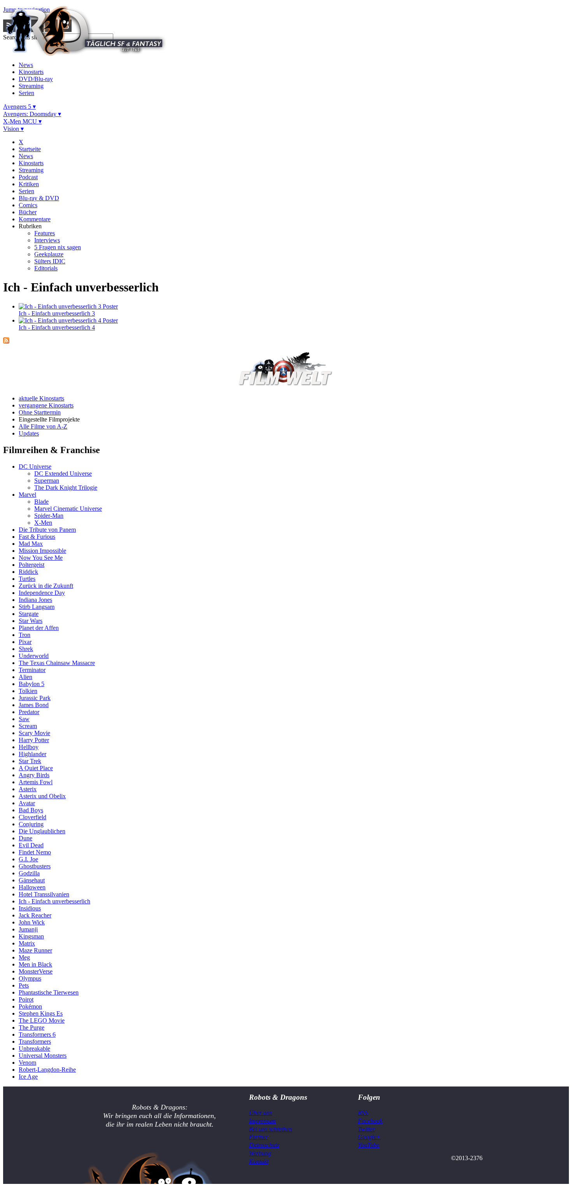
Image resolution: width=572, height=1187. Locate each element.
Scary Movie (34, 733)
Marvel (27, 494)
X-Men (43, 522)
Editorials (46, 268)
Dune (25, 838)
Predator (29, 712)
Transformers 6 (37, 1034)
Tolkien (28, 691)
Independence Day (42, 592)
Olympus (30, 978)
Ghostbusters (35, 866)
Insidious (30, 908)
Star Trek (30, 761)
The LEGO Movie (42, 1020)
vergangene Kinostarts (46, 405)
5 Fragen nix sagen (57, 247)
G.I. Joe (28, 859)
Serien (26, 93)
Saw (24, 719)
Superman (46, 480)
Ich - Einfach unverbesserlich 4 (57, 327)
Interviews (47, 240)
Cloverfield (32, 817)
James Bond (34, 705)
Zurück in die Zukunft (46, 585)
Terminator (32, 670)
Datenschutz (264, 1145)
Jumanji (28, 929)
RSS (363, 1112)
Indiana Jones (35, 599)
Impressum (262, 1121)
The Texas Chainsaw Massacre (57, 663)
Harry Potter (34, 740)
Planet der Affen (39, 627)
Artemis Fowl (36, 782)
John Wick (32, 922)
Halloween (32, 887)
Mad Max (31, 543)
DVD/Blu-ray (36, 79)
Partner (258, 1137)
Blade (41, 501)
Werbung (260, 1153)
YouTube (368, 1145)
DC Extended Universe (63, 473)
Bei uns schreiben (270, 1129)
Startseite (30, 149)
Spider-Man (48, 515)
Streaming (31, 86)
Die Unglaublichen (42, 831)
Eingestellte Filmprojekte (49, 419)
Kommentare (35, 219)
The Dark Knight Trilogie (65, 487)
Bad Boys (31, 810)
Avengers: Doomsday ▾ (32, 114)
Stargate (29, 613)
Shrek (26, 649)
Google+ (369, 1137)
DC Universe (35, 466)
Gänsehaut (32, 880)
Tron (24, 634)
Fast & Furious (37, 536)
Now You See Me (41, 557)
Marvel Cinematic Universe (68, 508)
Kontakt (258, 1161)
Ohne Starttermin (40, 412)
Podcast (28, 177)
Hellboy (29, 747)
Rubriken (30, 226)
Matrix (27, 943)
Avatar (27, 803)
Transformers (35, 1041)
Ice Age (28, 1076)
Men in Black (35, 964)
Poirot (26, 999)
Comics (28, 205)
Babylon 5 (31, 684)
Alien (25, 677)
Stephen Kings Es (41, 1013)
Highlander (32, 754)
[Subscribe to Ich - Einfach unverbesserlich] (6, 341)
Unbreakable (34, 1048)
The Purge (31, 1027)
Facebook (370, 1121)
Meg (24, 957)
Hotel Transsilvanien (44, 894)
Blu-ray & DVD (39, 198)
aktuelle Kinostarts (41, 398)
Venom (27, 1062)
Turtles (27, 578)
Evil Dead (31, 845)
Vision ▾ (13, 128)
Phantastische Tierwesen (49, 992)
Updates (29, 433)
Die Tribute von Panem (47, 529)
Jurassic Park (35, 698)
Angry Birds (34, 775)
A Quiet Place (36, 768)
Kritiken (29, 184)
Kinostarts (31, 72)
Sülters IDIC (49, 261)
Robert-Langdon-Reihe (47, 1069)
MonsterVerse (36, 971)
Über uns (260, 1112)
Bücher (28, 212)
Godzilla (29, 873)
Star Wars (30, 620)
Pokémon (30, 1006)
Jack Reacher (35, 915)
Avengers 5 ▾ (19, 106)
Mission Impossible (42, 550)
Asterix (28, 789)
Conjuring (31, 824)
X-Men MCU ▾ (22, 121)
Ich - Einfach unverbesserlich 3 (57, 313)
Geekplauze (48, 254)
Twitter (366, 1129)
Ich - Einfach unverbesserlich (54, 901)
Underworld (34, 656)
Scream (28, 726)
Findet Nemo (35, 852)
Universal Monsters (43, 1055)
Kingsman (31, 936)
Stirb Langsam (36, 606)
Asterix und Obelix (42, 796)
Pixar (25, 641)
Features (44, 233)
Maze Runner (35, 950)
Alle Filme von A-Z (43, 426)
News (26, 65)
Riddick (28, 571)
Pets (24, 985)
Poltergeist (31, 564)
